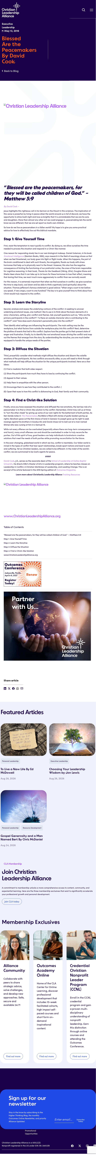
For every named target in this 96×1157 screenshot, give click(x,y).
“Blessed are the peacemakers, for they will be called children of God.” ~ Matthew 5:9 (42, 535)
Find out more (13, 1056)
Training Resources (71, 474)
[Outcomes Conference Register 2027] (48, 572)
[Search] (83, 9)
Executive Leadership (59, 761)
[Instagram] (87, 1146)
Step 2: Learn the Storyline (15, 543)
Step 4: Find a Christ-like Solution (19, 551)
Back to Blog (11, 70)
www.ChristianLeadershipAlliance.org (32, 516)
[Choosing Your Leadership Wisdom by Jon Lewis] (72, 739)
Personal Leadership (10, 761)
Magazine (66, 469)
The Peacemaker (29, 415)
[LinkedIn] (95, 1146)
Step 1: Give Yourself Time (15, 539)
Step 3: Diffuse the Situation (16, 547)
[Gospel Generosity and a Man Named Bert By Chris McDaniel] (24, 806)
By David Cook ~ (11, 206)
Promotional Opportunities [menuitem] (31, 1132)
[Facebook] (72, 1146)
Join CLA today (11, 901)
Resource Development (32, 828)
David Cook (9, 461)
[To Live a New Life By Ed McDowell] (24, 739)
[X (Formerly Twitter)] (80, 1146)
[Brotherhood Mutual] (48, 625)
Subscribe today (81, 1120)
